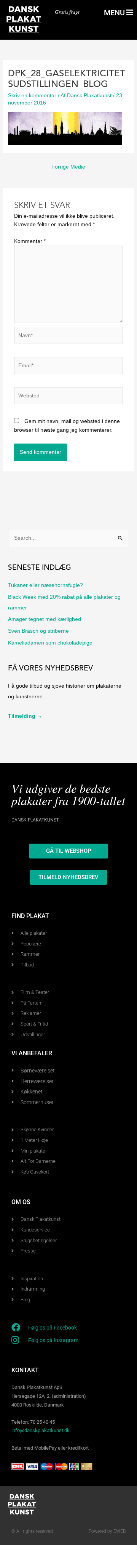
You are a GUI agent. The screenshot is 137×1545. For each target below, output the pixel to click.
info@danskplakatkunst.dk (40, 1430)
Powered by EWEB (107, 1531)
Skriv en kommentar (32, 95)
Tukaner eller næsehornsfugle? (45, 585)
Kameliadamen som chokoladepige (50, 643)
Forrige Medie (68, 167)
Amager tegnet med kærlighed (44, 619)
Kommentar (30, 241)
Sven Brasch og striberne (38, 631)
